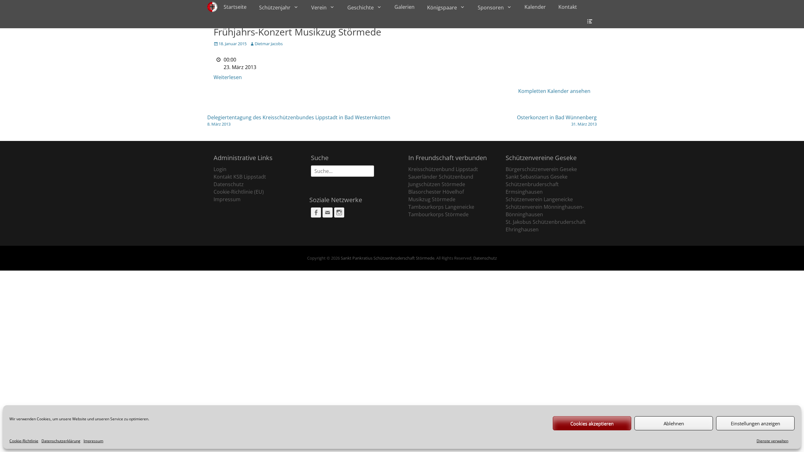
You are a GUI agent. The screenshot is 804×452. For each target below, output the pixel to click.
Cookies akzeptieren (592, 423)
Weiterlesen (228, 77)
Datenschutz (229, 184)
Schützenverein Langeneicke (539, 199)
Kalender (535, 6)
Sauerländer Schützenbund (440, 176)
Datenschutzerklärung (60, 441)
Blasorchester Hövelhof (436, 191)
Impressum (93, 441)
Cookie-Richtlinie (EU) (239, 191)
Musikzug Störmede (431, 199)
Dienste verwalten (772, 441)
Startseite (235, 6)
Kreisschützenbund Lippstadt (443, 169)
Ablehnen (674, 423)
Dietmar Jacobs (269, 43)
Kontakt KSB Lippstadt (240, 176)
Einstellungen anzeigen (755, 423)
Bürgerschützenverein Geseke (541, 169)
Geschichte (360, 7)
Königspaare (442, 7)
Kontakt (567, 6)
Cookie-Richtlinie (23, 441)
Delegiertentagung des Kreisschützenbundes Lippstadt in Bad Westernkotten (298, 120)
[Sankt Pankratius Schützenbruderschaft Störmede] (212, 7)
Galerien (404, 6)
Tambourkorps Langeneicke (441, 206)
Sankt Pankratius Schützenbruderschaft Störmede (387, 258)
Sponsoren (491, 7)
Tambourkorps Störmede (438, 214)
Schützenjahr (275, 7)
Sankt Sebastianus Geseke (537, 176)
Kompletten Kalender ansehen (554, 91)
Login (220, 169)
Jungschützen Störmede (436, 184)
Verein (319, 7)
